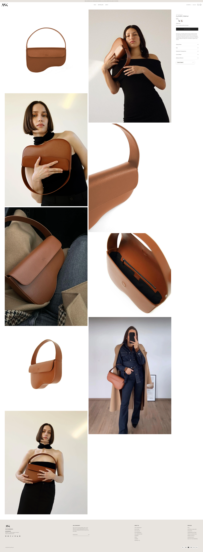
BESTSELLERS (100, 4)
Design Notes (178, 44)
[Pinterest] (15, 536)
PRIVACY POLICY (191, 535)
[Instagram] (10, 536)
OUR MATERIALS (138, 532)
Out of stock (187, 29)
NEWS (136, 537)
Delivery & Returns (179, 57)
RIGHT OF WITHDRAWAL (193, 538)
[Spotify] (19, 536)
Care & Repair (178, 54)
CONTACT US (137, 540)
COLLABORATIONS (138, 534)
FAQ (188, 527)
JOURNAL (137, 535)
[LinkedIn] (17, 536)
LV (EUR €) (188, 4)
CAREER (136, 538)
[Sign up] (88, 534)
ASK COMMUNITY (138, 527)
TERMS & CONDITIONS (192, 534)
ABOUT (106, 4)
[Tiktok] (12, 536)
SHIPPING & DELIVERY (192, 529)
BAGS (95, 4)
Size (177, 47)
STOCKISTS (190, 530)
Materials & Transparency (181, 51)
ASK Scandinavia (179, 14)
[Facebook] (5, 536)
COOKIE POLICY (191, 537)
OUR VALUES (137, 530)
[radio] (179, 21)
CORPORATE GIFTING (192, 532)
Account (194, 4)
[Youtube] (8, 536)
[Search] (198, 5)
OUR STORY (137, 529)
